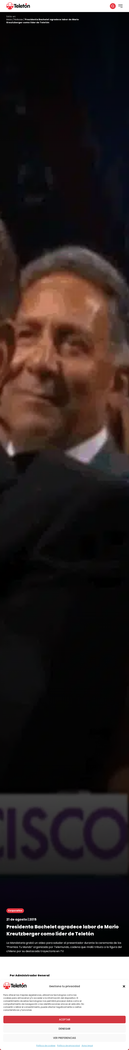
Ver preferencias (64, 1038)
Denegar (64, 1028)
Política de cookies (45, 1045)
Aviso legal (87, 1045)
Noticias (18, 19)
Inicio (9, 19)
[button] (124, 986)
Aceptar (64, 1019)
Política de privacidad (68, 1045)
